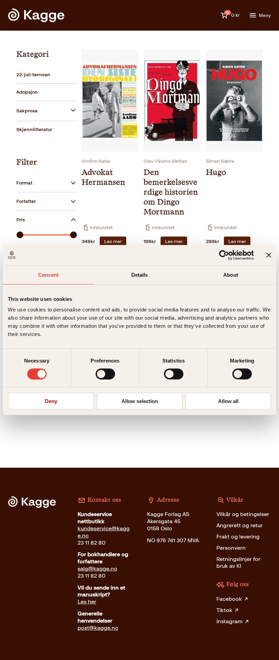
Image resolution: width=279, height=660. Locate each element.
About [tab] (230, 274)
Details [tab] (139, 274)
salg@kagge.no (97, 568)
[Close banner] (268, 255)
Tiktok (224, 610)
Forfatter (26, 201)
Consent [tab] (48, 274)
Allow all (228, 401)
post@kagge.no (98, 628)
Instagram (229, 621)
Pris (20, 220)
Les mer (113, 241)
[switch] (105, 373)
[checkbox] (46, 75)
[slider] (19, 234)
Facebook (229, 599)
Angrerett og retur (239, 525)
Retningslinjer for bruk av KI (238, 562)
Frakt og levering (238, 536)
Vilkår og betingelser (242, 514)
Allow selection (139, 401)
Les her (87, 601)
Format (24, 183)
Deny (51, 401)
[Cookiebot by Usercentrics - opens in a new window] (224, 255)
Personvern (231, 548)
